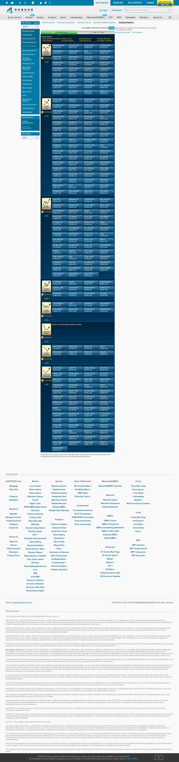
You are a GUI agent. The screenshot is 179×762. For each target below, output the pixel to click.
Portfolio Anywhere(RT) (27, 122)
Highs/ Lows (35, 503)
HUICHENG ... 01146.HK (58, 347)
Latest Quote (27, 35)
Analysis (109, 562)
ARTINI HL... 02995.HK (58, 175)
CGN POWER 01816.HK (89, 409)
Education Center (123, 32)
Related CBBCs (59, 507)
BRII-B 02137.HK (104, 240)
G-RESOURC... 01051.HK (106, 58)
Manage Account (13, 517)
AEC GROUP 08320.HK (58, 275)
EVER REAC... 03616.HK (90, 175)
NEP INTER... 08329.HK (105, 186)
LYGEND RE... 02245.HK (105, 69)
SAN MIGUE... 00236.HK (58, 112)
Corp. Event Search (35, 559)
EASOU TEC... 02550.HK (58, 169)
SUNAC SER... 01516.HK (90, 146)
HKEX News (83, 493)
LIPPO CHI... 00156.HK (89, 106)
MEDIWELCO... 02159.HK (74, 415)
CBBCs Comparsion (110, 524)
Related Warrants (59, 503)
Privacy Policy (13, 555)
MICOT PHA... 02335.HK (74, 164)
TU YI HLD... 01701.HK (89, 152)
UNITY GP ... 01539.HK (89, 347)
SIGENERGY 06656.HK (89, 87)
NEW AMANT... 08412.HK (74, 192)
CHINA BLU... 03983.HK (58, 263)
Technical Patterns (29, 46)
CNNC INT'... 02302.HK (73, 353)
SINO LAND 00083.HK (57, 375)
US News (109, 569)
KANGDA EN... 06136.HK (105, 310)
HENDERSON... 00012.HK (59, 47)
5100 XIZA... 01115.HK (89, 218)
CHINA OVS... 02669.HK (89, 310)
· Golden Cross (66, 39)
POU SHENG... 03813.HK (59, 258)
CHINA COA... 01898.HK (105, 409)
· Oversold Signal (67, 41)
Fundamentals (58, 563)
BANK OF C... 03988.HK (89, 432)
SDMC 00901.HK (88, 212)
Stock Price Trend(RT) (26, 68)
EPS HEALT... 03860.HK (105, 81)
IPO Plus (35, 563)
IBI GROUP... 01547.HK (58, 229)
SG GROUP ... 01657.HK (74, 152)
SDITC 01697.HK (104, 347)
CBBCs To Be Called (110, 531)
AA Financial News (82, 486)
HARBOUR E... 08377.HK (59, 192)
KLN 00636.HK (104, 118)
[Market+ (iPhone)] (41, 2)
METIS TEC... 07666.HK (89, 269)
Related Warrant (28, 73)
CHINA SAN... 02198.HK (58, 246)
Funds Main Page (138, 517)
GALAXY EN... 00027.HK (74, 47)
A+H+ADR (35, 577)
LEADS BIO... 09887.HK (89, 443)
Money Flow (26, 92)
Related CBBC (27, 77)
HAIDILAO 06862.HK (57, 269)
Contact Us (13, 528)
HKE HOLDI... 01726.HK (105, 229)
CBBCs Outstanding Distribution (110, 528)
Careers (13, 545)
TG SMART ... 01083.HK (74, 218)
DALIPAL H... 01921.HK (89, 69)
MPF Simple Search (138, 548)
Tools (137, 531)
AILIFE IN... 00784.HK (88, 123)
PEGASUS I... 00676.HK (58, 392)
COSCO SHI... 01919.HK (74, 69)
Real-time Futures (35, 496)
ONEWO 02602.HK (72, 252)
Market (109, 559)
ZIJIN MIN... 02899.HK (104, 75)
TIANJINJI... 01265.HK (57, 146)
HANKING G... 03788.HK (89, 81)
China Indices (35, 493)
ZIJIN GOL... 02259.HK (89, 246)
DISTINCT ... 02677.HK (73, 169)
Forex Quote (137, 489)
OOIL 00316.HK (88, 52)
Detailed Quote (59, 489)
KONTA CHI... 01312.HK (74, 146)
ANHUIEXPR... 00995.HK (105, 392)
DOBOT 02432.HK (57, 252)
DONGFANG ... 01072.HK (58, 64)
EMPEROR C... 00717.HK (74, 58)
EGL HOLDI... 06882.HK (105, 87)
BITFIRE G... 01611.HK (89, 403)
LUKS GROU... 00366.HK (90, 206)
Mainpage (13, 486)
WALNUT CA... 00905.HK (105, 129)
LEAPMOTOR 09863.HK (74, 443)
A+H (35, 570)
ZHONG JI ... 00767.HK (73, 123)
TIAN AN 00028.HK (72, 101)
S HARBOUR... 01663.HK (74, 229)
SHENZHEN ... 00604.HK (90, 118)
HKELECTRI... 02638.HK (89, 420)
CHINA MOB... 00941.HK (89, 392)
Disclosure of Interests (27, 100)
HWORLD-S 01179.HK (89, 304)
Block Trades (27, 88)
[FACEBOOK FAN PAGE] (33, 3)
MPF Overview (138, 545)
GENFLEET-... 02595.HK (74, 420)
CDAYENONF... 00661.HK (59, 212)
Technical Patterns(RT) (27, 128)
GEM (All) (35, 524)
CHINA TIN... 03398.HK (73, 175)
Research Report (35, 552)
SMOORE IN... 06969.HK (74, 438)
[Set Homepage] (7, 3)
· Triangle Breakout (103, 39)
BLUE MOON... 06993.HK (90, 294)
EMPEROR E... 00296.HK (90, 200)
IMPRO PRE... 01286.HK (74, 223)
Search (36, 23)
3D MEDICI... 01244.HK (105, 141)
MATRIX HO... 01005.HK (74, 135)
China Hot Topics (82, 496)
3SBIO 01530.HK (104, 223)
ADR (35, 573)
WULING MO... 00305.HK (105, 200)
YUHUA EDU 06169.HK (89, 181)
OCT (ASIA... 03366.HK (89, 252)
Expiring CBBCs (110, 535)
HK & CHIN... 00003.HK (58, 101)
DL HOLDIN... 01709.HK (89, 229)
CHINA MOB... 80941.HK (58, 449)
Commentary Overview (82, 510)
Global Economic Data (110, 573)
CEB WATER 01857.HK (105, 304)
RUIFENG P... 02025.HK (89, 158)
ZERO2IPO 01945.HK (57, 353)
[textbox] (148, 10)
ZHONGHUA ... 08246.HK (90, 186)
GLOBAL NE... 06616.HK (74, 87)
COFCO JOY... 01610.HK (58, 152)
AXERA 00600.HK (72, 283)
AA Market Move (28, 108)
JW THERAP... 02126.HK (58, 240)
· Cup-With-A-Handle (104, 41)
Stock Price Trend (59, 531)
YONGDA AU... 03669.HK (105, 175)
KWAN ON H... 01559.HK (105, 64)
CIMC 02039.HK (104, 235)
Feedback (13, 524)
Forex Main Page (138, 486)
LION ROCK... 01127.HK (105, 135)
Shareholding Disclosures (35, 566)
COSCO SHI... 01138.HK (74, 64)
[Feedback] (12, 3)
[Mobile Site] (50, 2)
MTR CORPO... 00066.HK (90, 101)
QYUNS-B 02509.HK (88, 75)
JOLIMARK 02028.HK (104, 158)
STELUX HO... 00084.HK (105, 101)
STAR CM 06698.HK (88, 353)
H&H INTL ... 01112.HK (73, 398)
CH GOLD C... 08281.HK (74, 92)
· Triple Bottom (46, 41)
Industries (35, 510)
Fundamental (27, 112)
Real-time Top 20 (28, 39)
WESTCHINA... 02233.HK (58, 164)
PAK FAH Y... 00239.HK (58, 380)
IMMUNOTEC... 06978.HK (59, 186)
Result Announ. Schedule (35, 556)
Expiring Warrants (110, 507)
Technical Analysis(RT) (27, 59)
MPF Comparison (138, 552)
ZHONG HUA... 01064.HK (90, 135)
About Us (13, 542)
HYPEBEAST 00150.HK (58, 304)
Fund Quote (138, 521)
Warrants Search (110, 500)
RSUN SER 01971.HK (73, 310)
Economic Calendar (35, 580)
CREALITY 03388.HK (104, 426)
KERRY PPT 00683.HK (73, 392)
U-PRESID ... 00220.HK (58, 283)
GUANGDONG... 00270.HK (75, 380)
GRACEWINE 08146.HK (58, 92)
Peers (24, 95)
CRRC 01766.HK (57, 409)
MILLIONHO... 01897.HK (58, 310)
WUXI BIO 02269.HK (57, 75)
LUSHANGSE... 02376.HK (106, 246)
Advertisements (13, 548)
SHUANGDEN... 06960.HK (75, 269)
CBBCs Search (110, 521)
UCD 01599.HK (104, 146)
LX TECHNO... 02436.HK (105, 415)
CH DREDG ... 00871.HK (74, 129)
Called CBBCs (110, 538)
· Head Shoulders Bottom (50, 39)
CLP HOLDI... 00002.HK (58, 369)
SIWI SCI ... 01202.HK (73, 141)
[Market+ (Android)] (46, 2)
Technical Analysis (59, 493)
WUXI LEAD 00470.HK (104, 206)
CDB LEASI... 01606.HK (74, 403)
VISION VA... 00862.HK (58, 129)
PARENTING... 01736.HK (105, 152)
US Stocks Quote (109, 555)
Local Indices (35, 486)
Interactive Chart (28, 64)
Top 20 (35, 500)
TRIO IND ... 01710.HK (104, 403)
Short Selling (27, 80)
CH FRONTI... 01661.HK (58, 69)
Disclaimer (138, 32)
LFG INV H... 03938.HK (73, 294)
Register (13, 514)
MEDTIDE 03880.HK (72, 181)
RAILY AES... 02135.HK (89, 240)
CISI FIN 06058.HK (72, 263)
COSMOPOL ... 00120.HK (59, 52)
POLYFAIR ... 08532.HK (105, 192)
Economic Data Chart (35, 587)
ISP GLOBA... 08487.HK (58, 443)
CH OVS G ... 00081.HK (105, 369)
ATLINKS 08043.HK (104, 294)
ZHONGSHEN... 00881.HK (106, 283)
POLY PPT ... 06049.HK (105, 432)
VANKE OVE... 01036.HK (58, 398)
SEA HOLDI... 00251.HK (74, 112)
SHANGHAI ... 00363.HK (74, 386)
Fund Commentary (83, 521)
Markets (137, 500)
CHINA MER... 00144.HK (74, 52)
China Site (13, 489)
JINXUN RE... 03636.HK (74, 81)
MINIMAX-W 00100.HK (73, 200)
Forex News (138, 493)
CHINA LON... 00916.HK (105, 212)
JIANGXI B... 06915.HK (104, 181)
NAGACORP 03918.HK (105, 258)
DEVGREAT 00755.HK (57, 123)
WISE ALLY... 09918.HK (104, 92)
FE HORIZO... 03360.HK (89, 426)
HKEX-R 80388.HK (104, 443)
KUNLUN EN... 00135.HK (90, 375)
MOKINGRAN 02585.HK (89, 289)
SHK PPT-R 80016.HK (88, 275)
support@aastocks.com (22, 602)
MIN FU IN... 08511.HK (89, 192)
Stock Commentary (82, 514)
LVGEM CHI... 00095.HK (58, 106)
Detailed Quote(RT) (29, 51)
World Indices (35, 489)
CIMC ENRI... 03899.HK (89, 258)
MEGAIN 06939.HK (104, 353)
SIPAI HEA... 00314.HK (89, 380)
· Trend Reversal (84, 41)
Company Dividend (35, 545)
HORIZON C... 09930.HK (74, 275)
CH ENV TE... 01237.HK (58, 223)
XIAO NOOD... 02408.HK (89, 164)
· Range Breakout (85, 39)
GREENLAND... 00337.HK (106, 52)
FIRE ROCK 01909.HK (73, 158)
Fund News (138, 524)
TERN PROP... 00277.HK (105, 112)
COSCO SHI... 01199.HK (89, 64)
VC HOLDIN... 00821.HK (105, 123)
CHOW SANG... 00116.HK (106, 47)
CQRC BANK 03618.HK (58, 81)
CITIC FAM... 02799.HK (104, 169)
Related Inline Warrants (59, 510)
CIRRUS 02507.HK (72, 75)
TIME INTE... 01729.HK (58, 235)
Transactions (27, 84)
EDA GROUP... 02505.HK (105, 164)
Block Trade (59, 542)
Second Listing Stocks (35, 528)
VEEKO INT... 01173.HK (58, 141)
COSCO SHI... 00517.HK (74, 118)
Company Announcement (35, 538)
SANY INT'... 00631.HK (58, 58)
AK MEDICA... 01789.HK (74, 409)
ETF (34, 535)
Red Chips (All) (35, 521)
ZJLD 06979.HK (72, 186)
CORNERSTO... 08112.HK (90, 438)
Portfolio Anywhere (29, 42)
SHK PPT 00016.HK (57, 200)
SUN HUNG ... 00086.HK (89, 47)
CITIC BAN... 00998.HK (89, 58)
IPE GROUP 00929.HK (58, 135)
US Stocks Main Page (110, 552)
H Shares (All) (35, 517)
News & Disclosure (29, 105)
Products (13, 496)
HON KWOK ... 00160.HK (105, 106)
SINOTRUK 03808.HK (104, 252)
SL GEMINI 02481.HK (57, 420)
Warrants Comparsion (110, 503)
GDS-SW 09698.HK (88, 92)
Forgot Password (13, 521)
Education (13, 500)
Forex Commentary (82, 524)
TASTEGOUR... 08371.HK (105, 438)
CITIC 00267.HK (88, 112)
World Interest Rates (35, 591)
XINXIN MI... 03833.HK (57, 294)
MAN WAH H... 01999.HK (58, 415)
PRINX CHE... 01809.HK (58, 158)
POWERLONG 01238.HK (89, 141)
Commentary (138, 496)
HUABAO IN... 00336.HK (58, 206)
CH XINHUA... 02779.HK (89, 169)
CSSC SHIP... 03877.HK (58, 181)
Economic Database (35, 584)
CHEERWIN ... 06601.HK (58, 87)
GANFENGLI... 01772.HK (74, 235)
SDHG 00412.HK (104, 386)
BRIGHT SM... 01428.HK (89, 223)
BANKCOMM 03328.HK (74, 426)
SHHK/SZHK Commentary (83, 517)
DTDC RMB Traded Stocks (35, 507)
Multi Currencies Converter (138, 503)
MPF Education (138, 555)
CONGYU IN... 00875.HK (89, 129)
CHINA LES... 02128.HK (74, 240)
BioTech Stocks (35, 531)
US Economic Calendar (110, 576)
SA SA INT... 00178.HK (104, 375)
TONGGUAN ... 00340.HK (74, 206)
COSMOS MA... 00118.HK (74, 106)
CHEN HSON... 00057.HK (90, 369)
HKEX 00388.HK (88, 386)
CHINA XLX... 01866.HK (89, 235)
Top (47, 62)
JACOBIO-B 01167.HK (104, 218)
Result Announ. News (35, 549)
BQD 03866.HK (72, 258)
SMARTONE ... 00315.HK (105, 380)
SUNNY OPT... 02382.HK (89, 415)
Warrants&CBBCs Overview (110, 486)
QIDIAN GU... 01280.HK (74, 347)
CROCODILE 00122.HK (74, 375)
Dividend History (28, 54)
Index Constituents (35, 514)
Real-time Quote (28, 31)
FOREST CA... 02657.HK (105, 289)
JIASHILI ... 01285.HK (104, 398)
